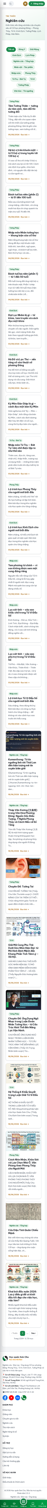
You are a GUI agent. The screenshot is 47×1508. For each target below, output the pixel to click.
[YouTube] (11, 1397)
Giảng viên (7, 1414)
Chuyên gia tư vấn (11, 1419)
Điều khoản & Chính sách (14, 1482)
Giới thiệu (7, 1477)
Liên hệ (6, 1465)
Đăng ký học (8, 1448)
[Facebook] (5, 1397)
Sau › (33, 1333)
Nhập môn (15, 73)
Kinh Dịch (17, 55)
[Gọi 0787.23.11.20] (23, 1397)
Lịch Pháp (30, 55)
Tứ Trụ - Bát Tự (19, 79)
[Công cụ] (25, 3)
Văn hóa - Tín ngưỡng (23, 91)
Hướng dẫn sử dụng (11, 1457)
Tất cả (11, 49)
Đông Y (22, 49)
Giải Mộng (34, 49)
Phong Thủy (30, 73)
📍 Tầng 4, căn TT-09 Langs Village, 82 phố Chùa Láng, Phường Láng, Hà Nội (22, 1376)
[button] (10, 4)
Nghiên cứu (8, 1423)
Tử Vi (32, 79)
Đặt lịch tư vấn (9, 1452)
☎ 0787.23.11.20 (10, 1392)
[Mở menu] (4, 3)
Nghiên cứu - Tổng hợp (23, 61)
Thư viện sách (9, 1427)
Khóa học (7, 1410)
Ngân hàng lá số (10, 1432)
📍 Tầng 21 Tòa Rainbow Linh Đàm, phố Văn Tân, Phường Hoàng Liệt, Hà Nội (21, 1387)
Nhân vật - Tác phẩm (23, 67)
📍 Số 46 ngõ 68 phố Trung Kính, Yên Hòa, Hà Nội (23, 1381)
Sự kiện (6, 1436)
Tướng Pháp (23, 85)
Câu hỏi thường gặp (11, 1461)
